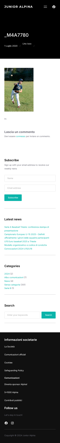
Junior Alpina (18, 6)
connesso (20, 136)
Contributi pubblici (13, 400)
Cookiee (8, 362)
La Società (9, 346)
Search (48, 315)
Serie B (7, 288)
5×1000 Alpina (11, 392)
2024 (7, 273)
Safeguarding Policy (14, 370)
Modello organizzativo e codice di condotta (25, 245)
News (7, 281)
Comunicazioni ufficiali (15, 354)
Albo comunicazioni (13, 277)
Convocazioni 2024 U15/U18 (18, 248)
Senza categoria (12, 284)
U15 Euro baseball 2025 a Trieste (20, 241)
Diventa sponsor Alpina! (15, 384)
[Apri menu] (45, 6)
